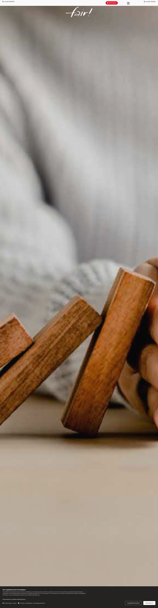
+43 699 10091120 (9, 1)
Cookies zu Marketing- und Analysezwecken (32, 603)
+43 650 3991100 (151, 1)
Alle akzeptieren (149, 603)
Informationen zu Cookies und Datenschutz (14, 599)
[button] (112, 3)
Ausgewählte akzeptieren (133, 603)
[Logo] (79, 12)
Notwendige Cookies (10, 603)
